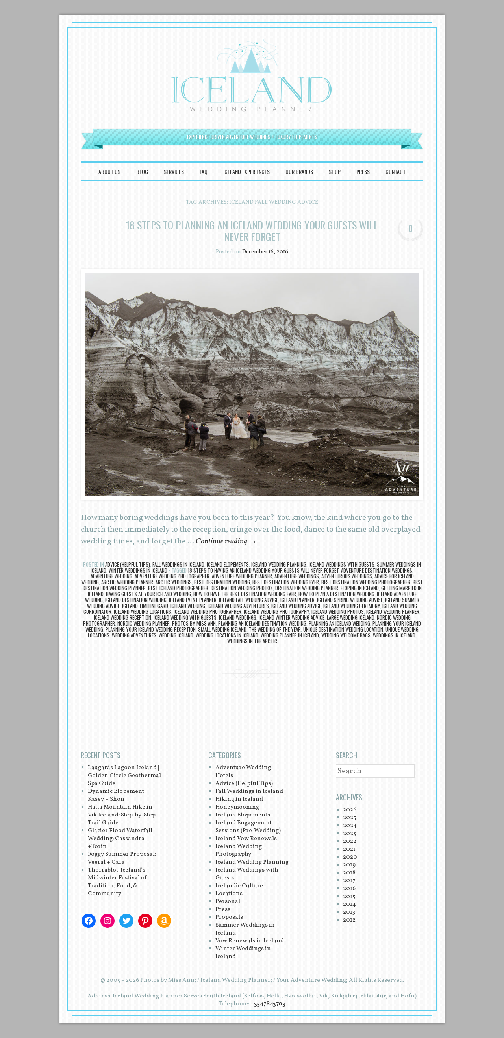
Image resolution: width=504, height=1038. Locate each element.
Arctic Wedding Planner (127, 582)
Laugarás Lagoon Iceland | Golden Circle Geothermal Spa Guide (124, 776)
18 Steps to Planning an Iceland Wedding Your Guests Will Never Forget (252, 230)
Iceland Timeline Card (145, 606)
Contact (395, 171)
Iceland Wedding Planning (278, 564)
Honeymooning (237, 807)
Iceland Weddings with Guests (341, 564)
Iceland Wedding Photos (337, 611)
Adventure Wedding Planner (242, 576)
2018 (349, 873)
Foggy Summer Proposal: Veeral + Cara (122, 858)
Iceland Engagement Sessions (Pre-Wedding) (248, 827)
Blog (142, 171)
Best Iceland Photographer (178, 588)
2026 (349, 810)
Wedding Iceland (176, 635)
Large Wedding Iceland (350, 617)
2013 (349, 912)
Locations (229, 894)
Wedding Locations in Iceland (227, 635)
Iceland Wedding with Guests (185, 617)
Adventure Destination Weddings (376, 570)
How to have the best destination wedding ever (244, 594)
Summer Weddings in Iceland (245, 929)
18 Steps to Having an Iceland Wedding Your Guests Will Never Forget (263, 570)
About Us (109, 171)
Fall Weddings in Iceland (178, 564)
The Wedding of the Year (275, 629)
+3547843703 (267, 1004)
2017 (349, 881)
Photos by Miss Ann (194, 623)
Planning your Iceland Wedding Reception (151, 629)
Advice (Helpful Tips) (127, 564)
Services (174, 171)
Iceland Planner (297, 600)
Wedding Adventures (134, 635)
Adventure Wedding (111, 576)
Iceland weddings (237, 617)
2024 (350, 826)
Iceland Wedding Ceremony (351, 606)
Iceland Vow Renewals (246, 839)
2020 (350, 857)
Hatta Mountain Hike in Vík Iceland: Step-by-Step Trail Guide (122, 815)
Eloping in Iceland (360, 588)
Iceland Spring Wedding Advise (350, 600)
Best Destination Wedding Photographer (365, 582)
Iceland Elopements (228, 564)
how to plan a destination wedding (336, 594)
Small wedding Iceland (222, 629)
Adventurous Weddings (346, 576)
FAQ (204, 171)
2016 (349, 889)
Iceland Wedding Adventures (238, 606)
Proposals (229, 917)
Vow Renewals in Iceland (249, 941)
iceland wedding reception (122, 617)
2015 (349, 896)
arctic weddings (174, 582)
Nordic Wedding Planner (143, 623)
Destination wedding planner (306, 588)
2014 (349, 904)
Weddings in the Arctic (252, 641)
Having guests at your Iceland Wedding (148, 594)
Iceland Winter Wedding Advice (291, 617)
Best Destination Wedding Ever (285, 582)
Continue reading (226, 541)
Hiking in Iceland (239, 799)
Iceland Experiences (246, 171)
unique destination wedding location (343, 629)
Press (363, 171)
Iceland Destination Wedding (136, 600)
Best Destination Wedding (222, 582)
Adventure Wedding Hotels (243, 772)
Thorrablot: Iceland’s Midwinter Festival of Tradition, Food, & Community (118, 882)
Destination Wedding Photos (242, 588)
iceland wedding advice (296, 606)
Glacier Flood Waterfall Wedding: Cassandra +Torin (120, 839)
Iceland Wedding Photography (276, 611)
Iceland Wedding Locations (142, 611)
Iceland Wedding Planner (392, 611)
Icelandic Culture (239, 886)
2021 (349, 849)
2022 (349, 841)
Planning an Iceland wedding (339, 623)
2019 (349, 865)
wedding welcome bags (346, 635)
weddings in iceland (394, 635)
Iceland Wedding (187, 606)
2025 (349, 818)
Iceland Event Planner (193, 600)
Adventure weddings (296, 576)
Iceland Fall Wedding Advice (248, 600)
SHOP (335, 171)
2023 (349, 833)
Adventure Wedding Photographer (172, 576)
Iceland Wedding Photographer (207, 611)
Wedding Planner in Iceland (290, 635)
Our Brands (299, 171)
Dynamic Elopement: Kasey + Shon (116, 795)
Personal (227, 902)
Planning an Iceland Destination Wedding (262, 623)
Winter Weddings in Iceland (138, 570)
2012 (349, 920)
